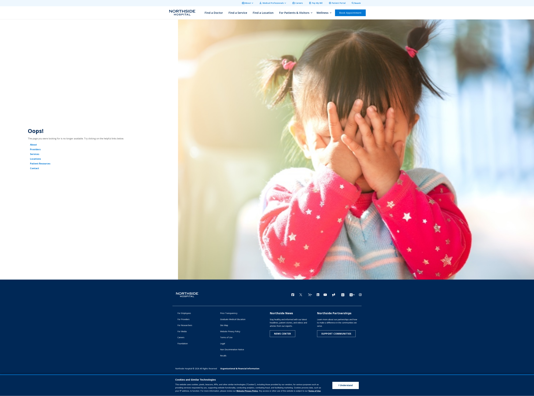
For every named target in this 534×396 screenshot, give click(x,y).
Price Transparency (228, 313)
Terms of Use (226, 337)
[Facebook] (292, 294)
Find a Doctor (214, 13)
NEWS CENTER (282, 333)
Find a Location (263, 13)
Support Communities (336, 333)
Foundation (182, 343)
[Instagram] (360, 294)
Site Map (224, 325)
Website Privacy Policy (230, 331)
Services (34, 154)
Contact (34, 168)
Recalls (223, 355)
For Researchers (184, 325)
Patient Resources (40, 163)
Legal (222, 343)
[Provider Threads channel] (352, 295)
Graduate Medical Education (232, 319)
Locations (35, 158)
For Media (182, 331)
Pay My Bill (317, 3)
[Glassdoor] (333, 295)
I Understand (345, 385)
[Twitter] (300, 295)
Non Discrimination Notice (232, 349)
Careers (299, 3)
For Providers (183, 319)
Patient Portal (339, 3)
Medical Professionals (273, 3)
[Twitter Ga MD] (309, 295)
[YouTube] (325, 294)
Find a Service (237, 13)
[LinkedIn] (318, 294)
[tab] (355, 3)
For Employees (184, 313)
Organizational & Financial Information (239, 368)
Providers (35, 149)
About (248, 3)
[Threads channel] (342, 295)
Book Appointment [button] (350, 12)
